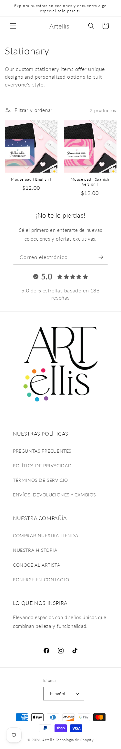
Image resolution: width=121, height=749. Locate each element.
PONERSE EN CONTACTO (41, 579)
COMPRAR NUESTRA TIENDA (45, 535)
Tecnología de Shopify (75, 740)
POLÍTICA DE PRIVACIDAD (42, 465)
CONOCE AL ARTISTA (36, 565)
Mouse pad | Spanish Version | (90, 182)
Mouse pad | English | (31, 179)
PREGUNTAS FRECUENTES (42, 451)
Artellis (48, 740)
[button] (13, 26)
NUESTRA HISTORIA (35, 550)
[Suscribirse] (101, 257)
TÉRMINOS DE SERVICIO (40, 480)
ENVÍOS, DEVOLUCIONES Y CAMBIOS (54, 494)
